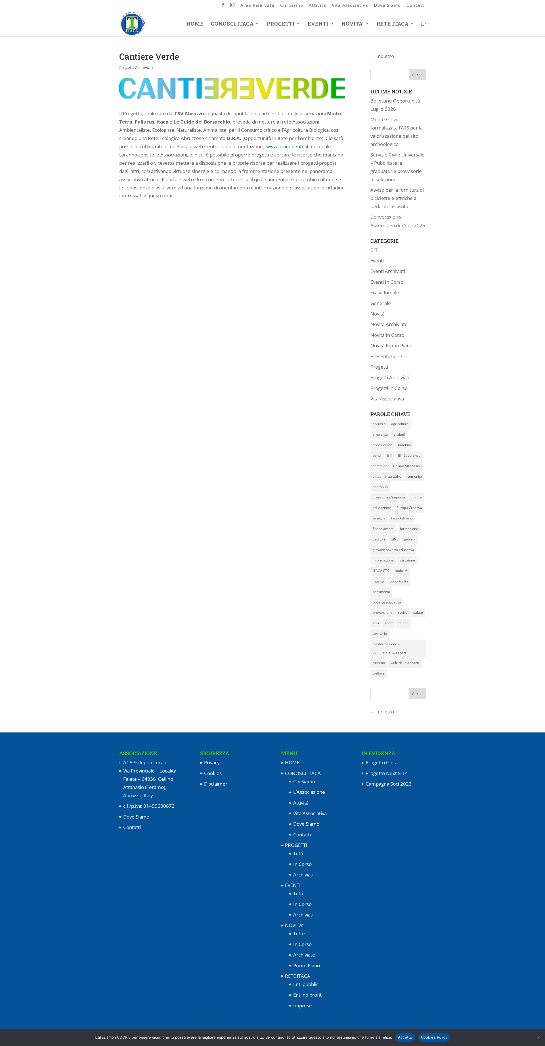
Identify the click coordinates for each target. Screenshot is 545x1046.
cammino (380, 466)
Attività (317, 5)
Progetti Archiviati (136, 67)
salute (418, 612)
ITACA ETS (381, 570)
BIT (374, 250)
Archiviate (304, 954)
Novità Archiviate (389, 324)
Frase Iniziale (384, 292)
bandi (377, 455)
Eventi (377, 260)
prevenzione (382, 612)
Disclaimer (215, 783)
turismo (379, 662)
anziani (399, 434)
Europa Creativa (409, 507)
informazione (383, 560)
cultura (416, 497)
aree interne (382, 444)
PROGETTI (281, 24)
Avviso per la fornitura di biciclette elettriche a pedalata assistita (397, 198)
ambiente (380, 434)
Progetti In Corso (389, 388)
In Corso (302, 864)
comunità (414, 476)
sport (389, 623)
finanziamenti (383, 528)
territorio (380, 633)
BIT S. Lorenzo (409, 455)
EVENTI (318, 24)
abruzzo (379, 423)
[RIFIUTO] (538, 1037)
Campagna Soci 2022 (389, 783)
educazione (382, 507)
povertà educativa (387, 602)
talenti (403, 623)
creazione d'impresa (389, 497)
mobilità (401, 570)
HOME (195, 24)
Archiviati (303, 874)
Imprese (302, 1005)
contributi (380, 487)
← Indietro (382, 56)
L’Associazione (309, 792)
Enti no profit (307, 994)
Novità (377, 313)
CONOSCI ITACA (232, 24)
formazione (409, 528)
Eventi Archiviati (387, 271)
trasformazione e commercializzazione (389, 648)
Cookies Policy (434, 1037)
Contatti (416, 5)
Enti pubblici (306, 984)
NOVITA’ (352, 24)
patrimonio (381, 591)
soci (376, 623)
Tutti (298, 853)
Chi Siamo (291, 5)
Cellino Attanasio (406, 466)
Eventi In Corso (386, 282)
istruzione (407, 560)
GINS (395, 539)
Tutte (299, 933)
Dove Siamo (387, 5)
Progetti (379, 367)
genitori (379, 539)
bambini (404, 444)
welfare (379, 673)
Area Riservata (257, 5)
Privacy (212, 762)
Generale (380, 303)
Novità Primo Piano (391, 345)
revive (403, 612)
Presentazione (386, 356)
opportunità (399, 581)
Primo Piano (306, 965)
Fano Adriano (401, 518)
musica (378, 581)
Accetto (405, 1037)
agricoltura (399, 423)
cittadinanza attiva (387, 476)
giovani (410, 539)
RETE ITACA (393, 24)
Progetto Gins (381, 762)
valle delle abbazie (405, 662)
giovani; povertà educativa (393, 549)
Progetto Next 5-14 (387, 773)
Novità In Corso (387, 335)
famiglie (379, 518)
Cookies (213, 773)
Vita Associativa (350, 5)
